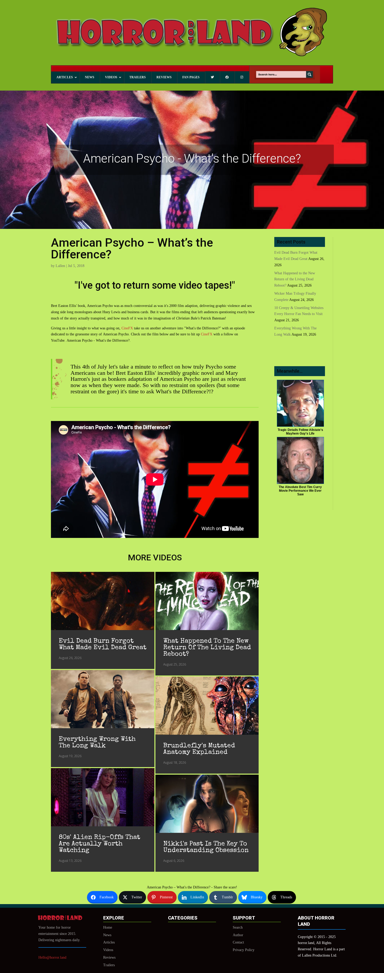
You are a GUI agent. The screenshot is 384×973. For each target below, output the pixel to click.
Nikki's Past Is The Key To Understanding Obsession (206, 847)
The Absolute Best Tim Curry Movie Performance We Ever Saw (300, 490)
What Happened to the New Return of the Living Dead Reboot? (207, 647)
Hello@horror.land (52, 957)
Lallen (60, 266)
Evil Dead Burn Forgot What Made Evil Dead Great (103, 644)
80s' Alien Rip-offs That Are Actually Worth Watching (99, 844)
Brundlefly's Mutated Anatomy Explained (199, 749)
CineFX (127, 328)
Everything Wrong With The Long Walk (97, 742)
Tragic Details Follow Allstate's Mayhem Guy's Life (300, 431)
